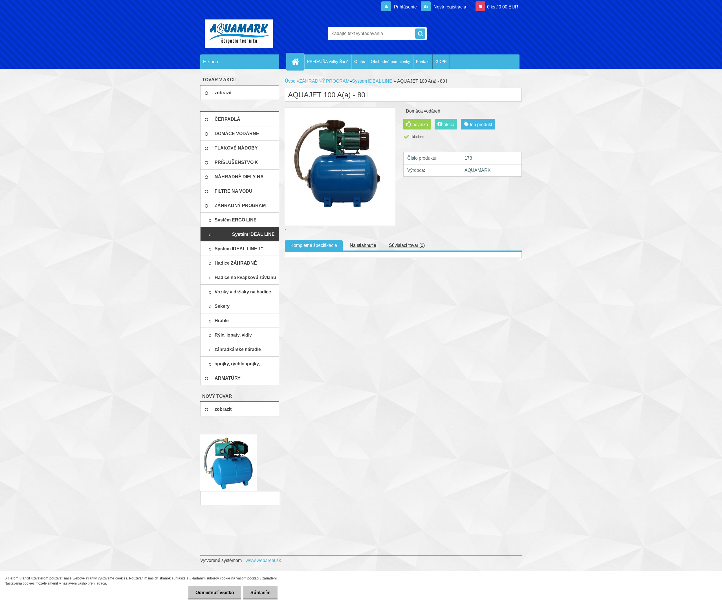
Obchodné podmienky (390, 61)
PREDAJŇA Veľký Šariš (327, 61)
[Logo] (239, 33)
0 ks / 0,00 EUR (502, 7)
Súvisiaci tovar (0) (407, 245)
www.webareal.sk (263, 560)
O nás (359, 61)
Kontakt (423, 61)
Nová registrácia (449, 7)
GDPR (441, 61)
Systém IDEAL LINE (372, 81)
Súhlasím (260, 592)
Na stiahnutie (363, 245)
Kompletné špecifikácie (313, 245)
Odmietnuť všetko (214, 592)
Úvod (290, 81)
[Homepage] (297, 61)
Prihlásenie (405, 7)
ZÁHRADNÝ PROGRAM (324, 81)
